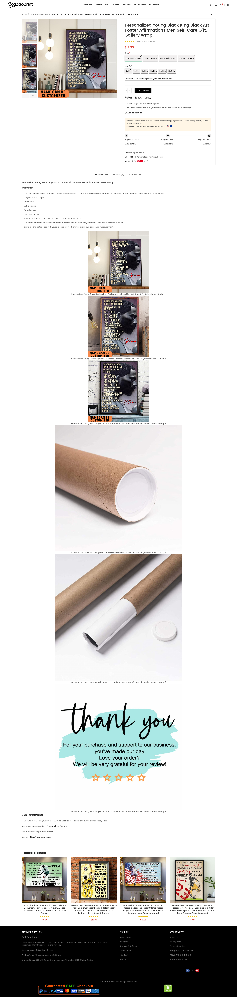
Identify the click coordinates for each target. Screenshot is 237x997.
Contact (124, 955)
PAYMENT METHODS (178, 959)
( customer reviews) (146, 41)
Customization (131, 78)
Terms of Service (177, 946)
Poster (160, 157)
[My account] (211, 4)
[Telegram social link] (147, 161)
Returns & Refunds (128, 946)
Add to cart (143, 91)
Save (140, 161)
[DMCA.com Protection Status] (168, 988)
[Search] (216, 4)
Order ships (168, 143)
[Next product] (214, 14)
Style (127, 53)
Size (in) (129, 66)
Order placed (130, 143)
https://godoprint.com (40, 837)
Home (24, 14)
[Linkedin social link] (144, 161)
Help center (125, 937)
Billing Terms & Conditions (181, 950)
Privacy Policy (176, 941)
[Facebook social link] (132, 161)
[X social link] (135, 161)
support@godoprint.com (41, 950)
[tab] (101, 173)
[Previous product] (209, 14)
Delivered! (207, 143)
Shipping (124, 941)
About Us (174, 937)
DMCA (123, 959)
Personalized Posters (39, 14)
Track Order (125, 950)
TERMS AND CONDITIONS (180, 955)
